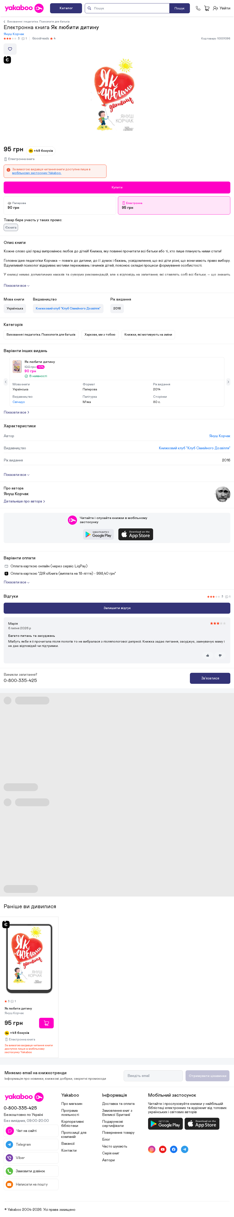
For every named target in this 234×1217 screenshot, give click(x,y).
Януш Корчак (14, 34)
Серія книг (110, 1153)
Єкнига (10, 227)
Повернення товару (118, 1132)
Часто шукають (114, 1146)
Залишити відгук (117, 608)
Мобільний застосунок (172, 1095)
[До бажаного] (10, 49)
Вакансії (68, 1143)
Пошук (180, 8)
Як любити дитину (18, 1008)
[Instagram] (151, 1149)
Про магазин (71, 1104)
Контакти (69, 1150)
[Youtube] (162, 1149)
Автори (108, 1160)
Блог (106, 1139)
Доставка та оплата (118, 1104)
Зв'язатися (210, 678)
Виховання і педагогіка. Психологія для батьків (38, 21)
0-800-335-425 (20, 680)
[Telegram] (184, 1149)
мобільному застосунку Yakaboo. (36, 173)
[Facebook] (173, 1149)
